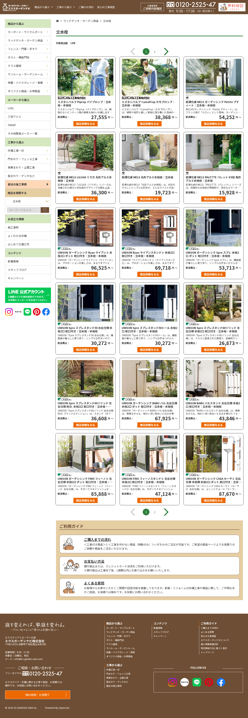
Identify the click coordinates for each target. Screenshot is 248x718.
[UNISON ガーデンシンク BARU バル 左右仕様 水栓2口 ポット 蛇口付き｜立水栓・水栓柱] (149, 378)
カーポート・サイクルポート (25, 32)
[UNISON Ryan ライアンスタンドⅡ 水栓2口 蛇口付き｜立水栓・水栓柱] (149, 227)
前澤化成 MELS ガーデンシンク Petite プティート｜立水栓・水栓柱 (212, 103)
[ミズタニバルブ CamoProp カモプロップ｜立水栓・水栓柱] (149, 77)
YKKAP (12, 125)
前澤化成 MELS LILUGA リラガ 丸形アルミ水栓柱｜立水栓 (85, 178)
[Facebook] (46, 311)
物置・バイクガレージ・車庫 (25, 83)
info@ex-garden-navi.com (29, 659)
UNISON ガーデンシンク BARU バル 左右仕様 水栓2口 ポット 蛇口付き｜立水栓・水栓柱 (149, 404)
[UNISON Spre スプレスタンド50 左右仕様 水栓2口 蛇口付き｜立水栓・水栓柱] (85, 303)
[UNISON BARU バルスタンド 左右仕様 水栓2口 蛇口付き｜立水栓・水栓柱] (213, 378)
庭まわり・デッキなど (21, 176)
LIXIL (11, 108)
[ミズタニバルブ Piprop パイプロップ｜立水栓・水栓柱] (85, 77)
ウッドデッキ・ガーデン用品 (25, 40)
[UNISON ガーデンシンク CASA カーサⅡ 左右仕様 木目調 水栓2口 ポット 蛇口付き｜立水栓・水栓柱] (213, 453)
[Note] (18, 311)
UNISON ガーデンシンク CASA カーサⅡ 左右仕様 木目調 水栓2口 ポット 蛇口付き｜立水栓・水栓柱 (213, 480)
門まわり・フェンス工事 (22, 159)
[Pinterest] (36, 311)
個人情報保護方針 (209, 644)
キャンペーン (16, 278)
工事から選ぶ (64, 7)
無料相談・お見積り (37, 695)
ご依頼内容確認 (152, 7)
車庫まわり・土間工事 (21, 167)
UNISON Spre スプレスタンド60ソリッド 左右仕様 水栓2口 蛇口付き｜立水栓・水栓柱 (213, 329)
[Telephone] (191, 7)
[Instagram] (9, 311)
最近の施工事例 (17, 184)
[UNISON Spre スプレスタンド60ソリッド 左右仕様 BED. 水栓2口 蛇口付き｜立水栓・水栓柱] (85, 378)
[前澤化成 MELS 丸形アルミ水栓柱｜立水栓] (149, 152)
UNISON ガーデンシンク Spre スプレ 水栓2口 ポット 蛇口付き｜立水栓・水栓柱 (212, 254)
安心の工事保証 (106, 7)
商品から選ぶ (42, 7)
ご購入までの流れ (209, 628)
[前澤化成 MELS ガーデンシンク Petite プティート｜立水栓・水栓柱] (213, 77)
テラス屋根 (14, 66)
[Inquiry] (231, 7)
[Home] (57, 21)
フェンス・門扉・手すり (22, 49)
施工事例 (13, 227)
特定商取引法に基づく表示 (214, 648)
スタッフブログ (17, 270)
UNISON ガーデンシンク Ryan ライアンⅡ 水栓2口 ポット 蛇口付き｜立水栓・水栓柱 (85, 254)
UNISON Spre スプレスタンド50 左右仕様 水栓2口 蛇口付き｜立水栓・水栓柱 (85, 329)
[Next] (166, 51)
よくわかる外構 (17, 236)
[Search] (45, 210)
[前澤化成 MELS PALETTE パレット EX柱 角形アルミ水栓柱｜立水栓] (213, 152)
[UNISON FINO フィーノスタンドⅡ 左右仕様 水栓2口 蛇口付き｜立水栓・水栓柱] (149, 453)
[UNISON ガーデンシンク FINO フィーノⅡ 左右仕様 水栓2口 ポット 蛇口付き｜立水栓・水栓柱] (85, 453)
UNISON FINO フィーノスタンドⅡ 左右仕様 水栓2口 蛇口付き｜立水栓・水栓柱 (148, 480)
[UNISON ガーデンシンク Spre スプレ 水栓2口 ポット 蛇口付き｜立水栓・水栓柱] (213, 227)
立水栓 (107, 21)
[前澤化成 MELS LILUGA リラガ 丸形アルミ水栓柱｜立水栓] (85, 152)
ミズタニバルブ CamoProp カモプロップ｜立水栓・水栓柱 (148, 103)
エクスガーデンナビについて (215, 640)
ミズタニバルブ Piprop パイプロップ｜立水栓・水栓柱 (84, 103)
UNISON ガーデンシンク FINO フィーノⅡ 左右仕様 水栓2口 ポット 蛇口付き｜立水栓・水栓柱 (85, 480)
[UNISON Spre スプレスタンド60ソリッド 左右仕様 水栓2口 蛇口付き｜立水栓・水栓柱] (213, 303)
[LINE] (27, 311)
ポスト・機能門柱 (18, 57)
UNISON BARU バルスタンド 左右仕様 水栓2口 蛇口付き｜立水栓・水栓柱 (213, 404)
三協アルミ (14, 116)
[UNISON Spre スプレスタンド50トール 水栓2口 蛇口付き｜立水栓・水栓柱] (149, 303)
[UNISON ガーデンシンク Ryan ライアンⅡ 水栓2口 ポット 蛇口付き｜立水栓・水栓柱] (85, 227)
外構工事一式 (16, 150)
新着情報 (13, 261)
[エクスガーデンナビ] (16, 7)
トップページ (207, 652)
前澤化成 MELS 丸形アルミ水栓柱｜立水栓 (147, 177)
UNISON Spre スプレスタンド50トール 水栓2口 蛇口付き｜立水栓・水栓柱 (149, 329)
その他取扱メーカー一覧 (22, 133)
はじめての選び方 (18, 244)
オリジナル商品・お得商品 (24, 91)
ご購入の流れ (86, 7)
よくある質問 (207, 632)
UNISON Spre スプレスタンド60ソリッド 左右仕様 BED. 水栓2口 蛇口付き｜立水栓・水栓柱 (85, 404)
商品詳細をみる (85, 124)
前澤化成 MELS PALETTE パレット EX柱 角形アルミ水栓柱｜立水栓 (213, 178)
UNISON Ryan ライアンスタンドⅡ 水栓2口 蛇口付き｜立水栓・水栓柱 (148, 254)
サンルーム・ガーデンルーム (25, 74)
